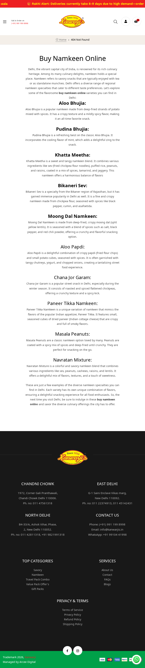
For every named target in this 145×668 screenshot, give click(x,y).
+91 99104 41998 (115, 534)
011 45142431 (123, 503)
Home (62, 39)
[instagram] (77, 650)
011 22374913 (102, 503)
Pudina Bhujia (41, 135)
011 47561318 (42, 503)
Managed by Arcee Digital (19, 662)
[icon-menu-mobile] (5, 21)
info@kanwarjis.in (111, 529)
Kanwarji (30, 657)
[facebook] (67, 650)
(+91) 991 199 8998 (19, 23)
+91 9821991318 (53, 534)
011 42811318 (30, 534)
